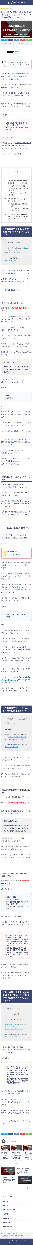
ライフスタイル (10, 1210)
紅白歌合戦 (4, 8)
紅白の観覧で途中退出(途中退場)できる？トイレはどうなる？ (18, 182)
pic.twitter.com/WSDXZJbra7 (14, 739)
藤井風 (7, 1218)
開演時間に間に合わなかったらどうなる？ (18, 189)
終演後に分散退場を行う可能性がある (18, 205)
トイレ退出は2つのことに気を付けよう (18, 194)
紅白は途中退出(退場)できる (18, 186)
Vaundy (8, 1222)
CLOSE (16, 176)
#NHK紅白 (12, 737)
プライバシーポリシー (12, 1240)
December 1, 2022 (11, 260)
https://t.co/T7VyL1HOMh (13, 252)
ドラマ (7, 1205)
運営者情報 (23, 1240)
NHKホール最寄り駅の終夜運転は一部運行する (19, 209)
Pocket (16, 52)
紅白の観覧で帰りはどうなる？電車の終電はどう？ (18, 200)
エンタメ (8, 1201)
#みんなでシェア (14, 250)
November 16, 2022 (11, 747)
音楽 (6, 1214)
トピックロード (16, 2)
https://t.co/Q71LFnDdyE (13, 1024)
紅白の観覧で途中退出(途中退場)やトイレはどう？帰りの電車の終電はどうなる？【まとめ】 (18, 216)
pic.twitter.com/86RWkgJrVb (14, 1029)
